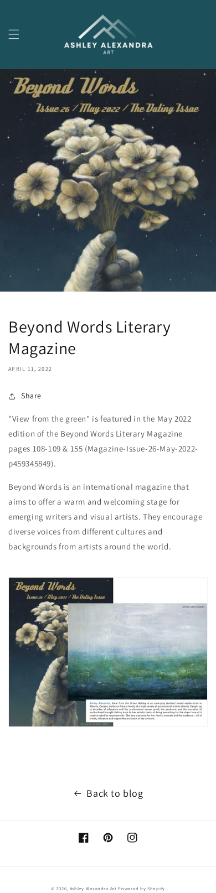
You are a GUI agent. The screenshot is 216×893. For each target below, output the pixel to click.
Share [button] (31, 396)
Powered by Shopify (141, 888)
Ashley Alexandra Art (93, 888)
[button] (14, 34)
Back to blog (114, 793)
